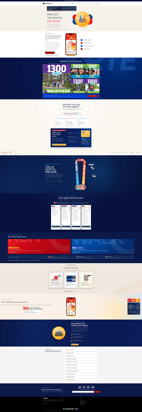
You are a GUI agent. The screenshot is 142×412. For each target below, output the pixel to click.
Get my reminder (97, 391)
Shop (84, 3)
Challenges (73, 3)
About (92, 3)
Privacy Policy (82, 403)
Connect (87, 3)
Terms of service (59, 410)
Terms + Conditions (83, 402)
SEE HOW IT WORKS (50, 52)
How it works (79, 3)
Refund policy (51, 410)
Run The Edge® (47, 410)
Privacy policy (54, 410)
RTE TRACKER (97, 3)
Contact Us (82, 404)
